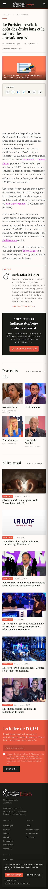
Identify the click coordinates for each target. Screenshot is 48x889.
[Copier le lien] (34, 92)
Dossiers (6, 829)
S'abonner (11, 769)
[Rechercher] (44, 4)
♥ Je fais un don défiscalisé (24, 349)
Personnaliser (11, 880)
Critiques (6, 833)
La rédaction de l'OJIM (11, 44)
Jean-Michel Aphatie (15, 203)
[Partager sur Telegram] (23, 92)
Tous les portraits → (36, 372)
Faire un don (8, 860)
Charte (28, 825)
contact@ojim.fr (19, 814)
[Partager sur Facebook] (13, 92)
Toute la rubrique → (36, 464)
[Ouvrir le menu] (4, 4)
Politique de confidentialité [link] (17, 883)
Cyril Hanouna (9, 240)
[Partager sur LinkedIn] (18, 92)
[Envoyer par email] (29, 92)
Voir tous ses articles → (23, 306)
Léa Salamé (28, 159)
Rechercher (7, 848)
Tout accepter (14, 875)
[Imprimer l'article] (39, 92)
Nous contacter (32, 833)
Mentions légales (32, 829)
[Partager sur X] (7, 92)
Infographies (8, 841)
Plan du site (30, 837)
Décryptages (22, 15)
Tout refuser (33, 875)
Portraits (6, 837)
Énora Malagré (30, 250)
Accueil (7, 15)
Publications (8, 845)
